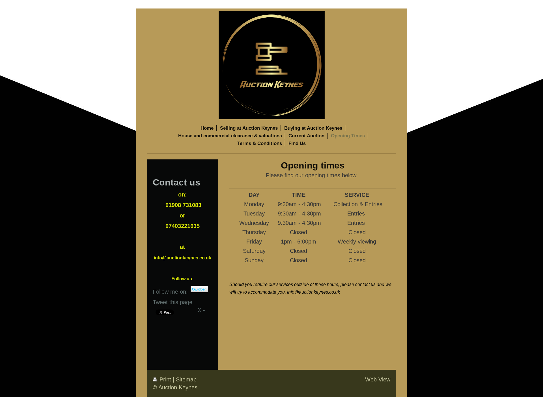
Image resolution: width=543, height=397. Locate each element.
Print (165, 379)
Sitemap (186, 379)
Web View (377, 379)
